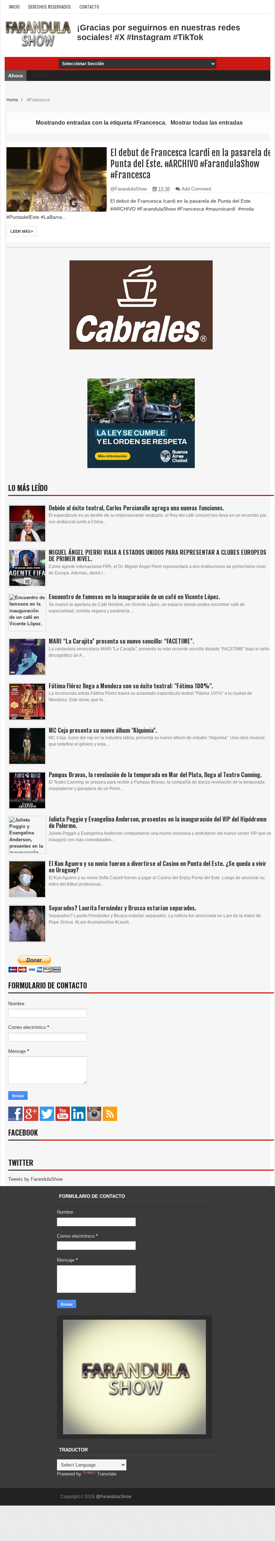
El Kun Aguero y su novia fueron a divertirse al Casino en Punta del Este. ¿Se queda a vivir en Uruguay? (157, 866)
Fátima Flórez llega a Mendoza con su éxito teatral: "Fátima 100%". (131, 686)
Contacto (89, 7)
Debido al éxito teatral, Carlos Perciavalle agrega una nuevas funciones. (136, 508)
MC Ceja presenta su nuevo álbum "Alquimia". (103, 730)
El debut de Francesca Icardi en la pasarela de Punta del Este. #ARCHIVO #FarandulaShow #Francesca (191, 163)
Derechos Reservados (49, 7)
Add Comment (196, 189)
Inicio (14, 7)
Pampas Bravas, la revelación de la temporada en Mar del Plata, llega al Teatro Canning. (155, 774)
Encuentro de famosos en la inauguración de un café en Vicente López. (134, 596)
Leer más (21, 231)
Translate (106, 1474)
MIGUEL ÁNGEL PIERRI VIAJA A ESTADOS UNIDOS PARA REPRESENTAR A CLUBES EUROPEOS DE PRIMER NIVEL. (157, 555)
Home (12, 99)
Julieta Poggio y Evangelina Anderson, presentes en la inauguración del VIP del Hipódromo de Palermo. (157, 822)
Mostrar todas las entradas (206, 123)
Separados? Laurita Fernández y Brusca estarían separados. (122, 908)
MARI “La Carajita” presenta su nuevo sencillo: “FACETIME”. (121, 641)
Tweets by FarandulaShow (35, 1179)
